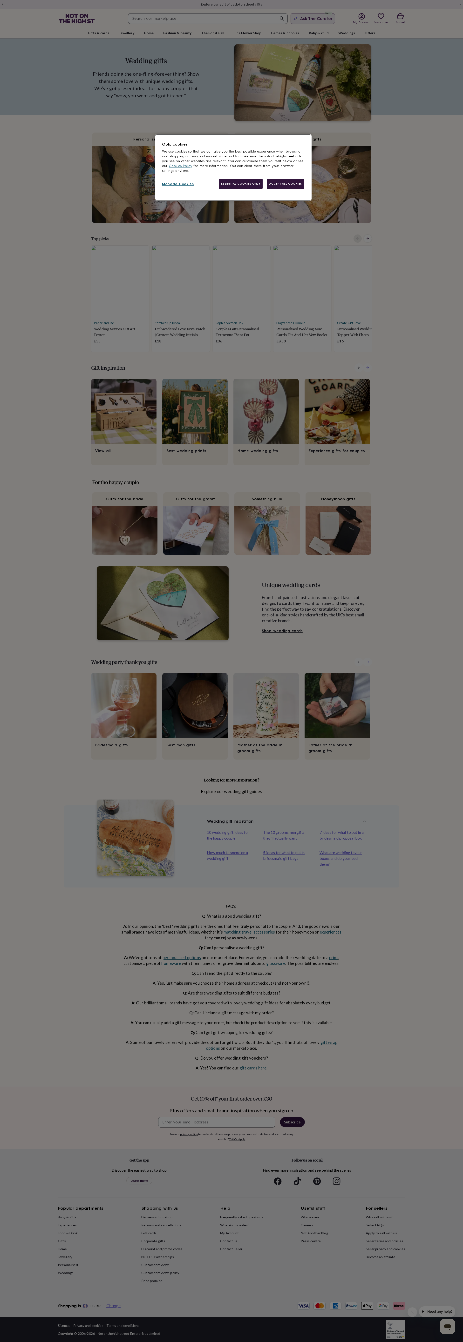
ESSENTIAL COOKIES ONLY (240, 183)
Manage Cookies (178, 184)
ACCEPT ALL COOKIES (285, 183)
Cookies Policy (180, 166)
